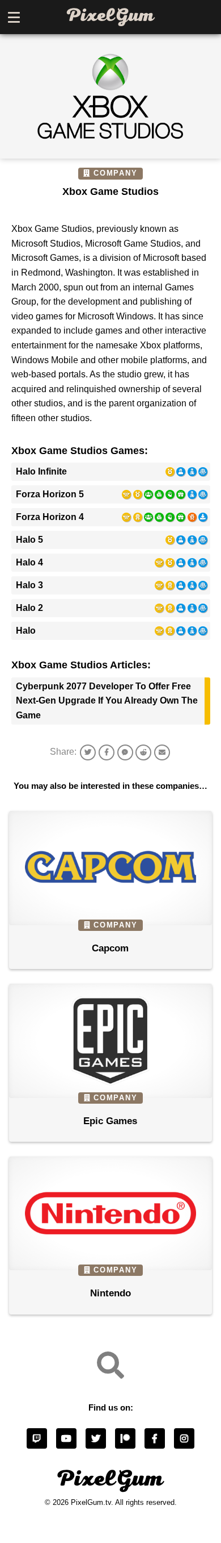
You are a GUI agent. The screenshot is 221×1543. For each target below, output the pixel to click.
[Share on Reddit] (143, 752)
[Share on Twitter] (88, 752)
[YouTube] (66, 1438)
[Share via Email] (162, 752)
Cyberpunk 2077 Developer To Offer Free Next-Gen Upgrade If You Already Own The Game (107, 700)
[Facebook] (154, 1438)
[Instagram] (184, 1438)
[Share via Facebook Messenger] (125, 752)
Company (116, 173)
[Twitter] (96, 1438)
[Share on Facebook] (106, 752)
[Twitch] (37, 1438)
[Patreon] (125, 1438)
